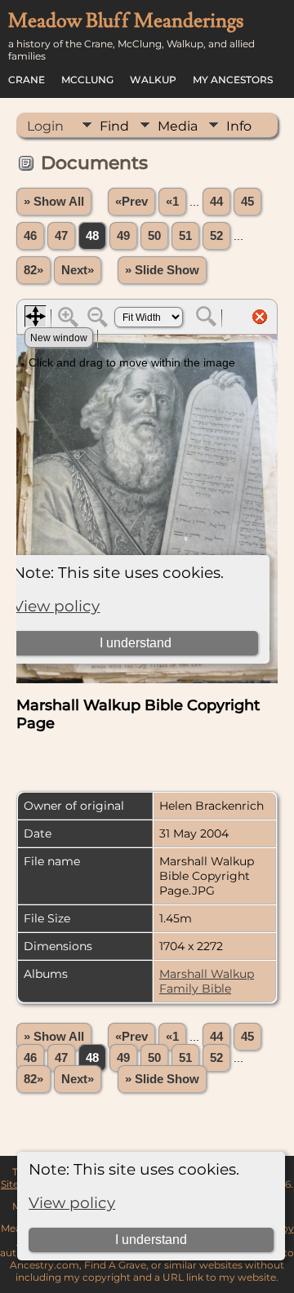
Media (178, 126)
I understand (151, 1239)
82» (33, 270)
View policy (72, 1202)
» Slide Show (162, 270)
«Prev (131, 201)
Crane (26, 79)
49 (123, 235)
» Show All (54, 201)
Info (239, 126)
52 (216, 235)
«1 (172, 201)
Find (114, 126)
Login (45, 126)
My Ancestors (233, 79)
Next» (77, 270)
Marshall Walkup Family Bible (206, 981)
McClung (87, 79)
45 (247, 201)
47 (61, 235)
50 (154, 235)
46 (30, 235)
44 (216, 201)
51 (185, 235)
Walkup (153, 79)
